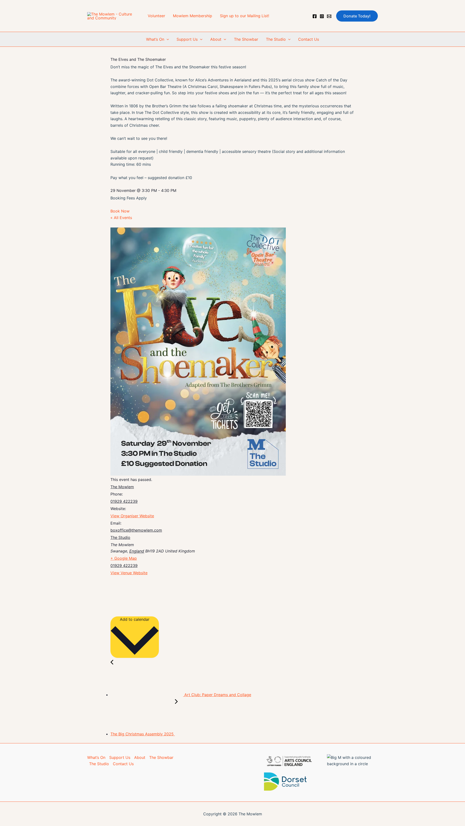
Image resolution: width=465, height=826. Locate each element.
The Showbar (246, 39)
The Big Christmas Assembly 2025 (142, 734)
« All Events (121, 217)
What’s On (155, 39)
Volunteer (156, 15)
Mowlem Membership (192, 15)
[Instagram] (322, 16)
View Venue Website (128, 572)
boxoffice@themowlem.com (136, 530)
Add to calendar (134, 619)
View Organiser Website (132, 515)
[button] (357, 16)
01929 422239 (124, 501)
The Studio (276, 39)
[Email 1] (329, 16)
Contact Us (308, 39)
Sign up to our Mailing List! (244, 15)
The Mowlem (122, 486)
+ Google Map (123, 558)
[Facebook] (314, 16)
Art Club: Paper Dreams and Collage (217, 694)
